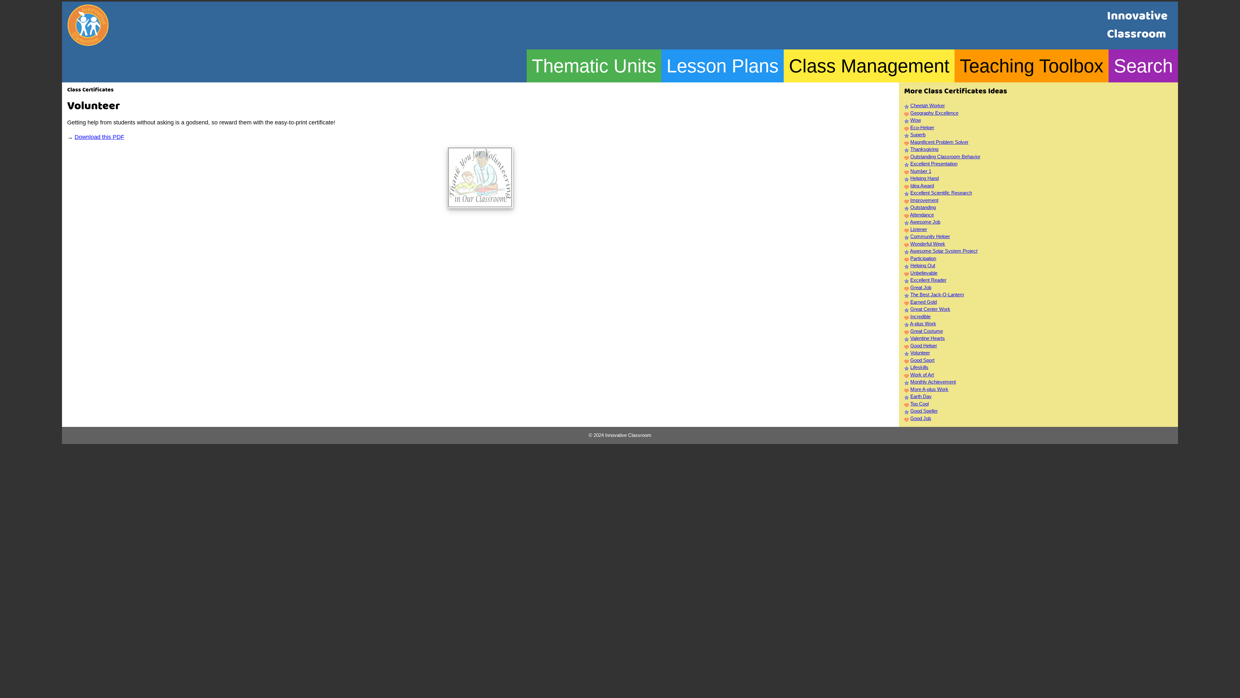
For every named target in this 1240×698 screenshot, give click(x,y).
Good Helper (923, 345)
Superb (917, 134)
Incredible (920, 316)
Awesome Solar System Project (943, 251)
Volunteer (920, 352)
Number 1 (920, 171)
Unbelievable (923, 273)
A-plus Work (923, 323)
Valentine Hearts (927, 338)
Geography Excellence (934, 113)
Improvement (924, 200)
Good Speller (924, 411)
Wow (915, 120)
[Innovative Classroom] (88, 43)
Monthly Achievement (933, 382)
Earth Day (921, 396)
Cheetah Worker (927, 105)
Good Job (920, 418)
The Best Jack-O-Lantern (937, 294)
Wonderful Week (927, 244)
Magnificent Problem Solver (939, 142)
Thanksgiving (924, 149)
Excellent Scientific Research (941, 193)
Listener (918, 229)
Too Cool (919, 404)
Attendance (922, 214)
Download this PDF (99, 137)
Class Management (869, 66)
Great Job (920, 287)
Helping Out (922, 265)
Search (1143, 66)
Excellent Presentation (933, 163)
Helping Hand (924, 178)
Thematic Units (594, 66)
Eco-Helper (922, 127)
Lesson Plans (722, 66)
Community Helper (930, 236)
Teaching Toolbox (1031, 66)
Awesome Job (925, 222)
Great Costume (926, 331)
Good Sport (922, 360)
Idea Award (922, 185)
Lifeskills (919, 367)
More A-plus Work (929, 389)
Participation (923, 258)
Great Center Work (930, 309)
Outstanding (923, 207)
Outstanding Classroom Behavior (945, 156)
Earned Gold (923, 302)
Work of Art (922, 374)
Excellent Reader (928, 280)
